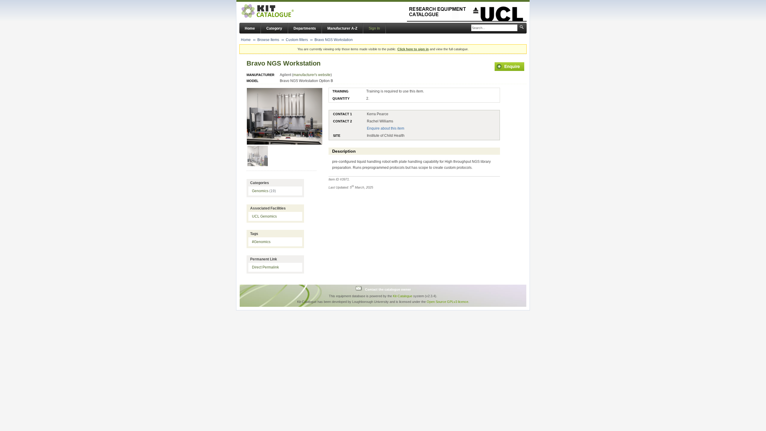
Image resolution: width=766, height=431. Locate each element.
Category (274, 28)
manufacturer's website (312, 75)
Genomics (264, 191)
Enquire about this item (385, 128)
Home (250, 28)
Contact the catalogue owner (388, 289)
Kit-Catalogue (402, 296)
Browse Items (268, 40)
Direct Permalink (265, 267)
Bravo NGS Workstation (333, 40)
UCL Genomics (264, 216)
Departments (305, 28)
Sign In (374, 28)
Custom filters (297, 40)
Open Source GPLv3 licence (447, 301)
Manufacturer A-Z (342, 28)
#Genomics (261, 242)
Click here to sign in (413, 49)
